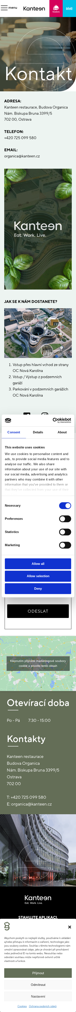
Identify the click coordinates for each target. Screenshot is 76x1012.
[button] (70, 927)
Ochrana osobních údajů (43, 1006)
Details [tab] (38, 432)
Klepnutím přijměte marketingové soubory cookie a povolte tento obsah (38, 663)
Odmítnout (38, 985)
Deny (38, 588)
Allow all (38, 563)
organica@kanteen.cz (22, 156)
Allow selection (38, 576)
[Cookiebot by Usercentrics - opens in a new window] (53, 420)
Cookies (22, 1006)
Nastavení (38, 996)
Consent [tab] (13, 432)
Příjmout (38, 973)
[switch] (65, 518)
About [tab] (62, 432)
